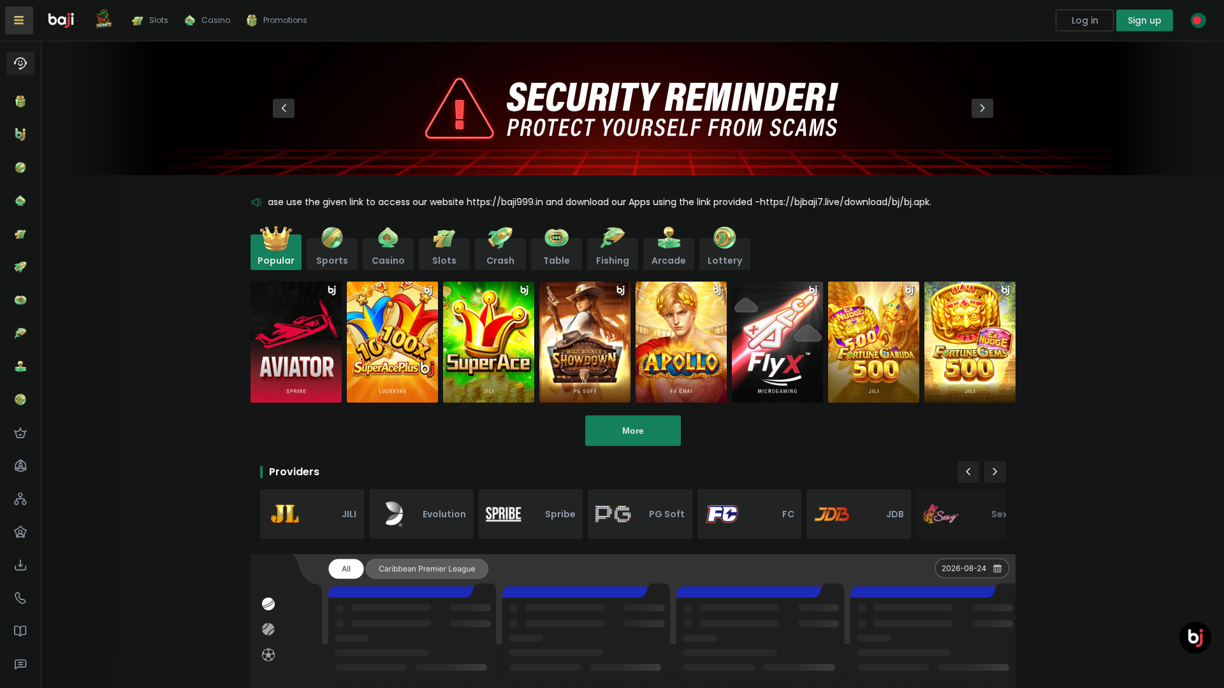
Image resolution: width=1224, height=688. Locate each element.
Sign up (1145, 20)
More (633, 431)
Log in (1085, 20)
